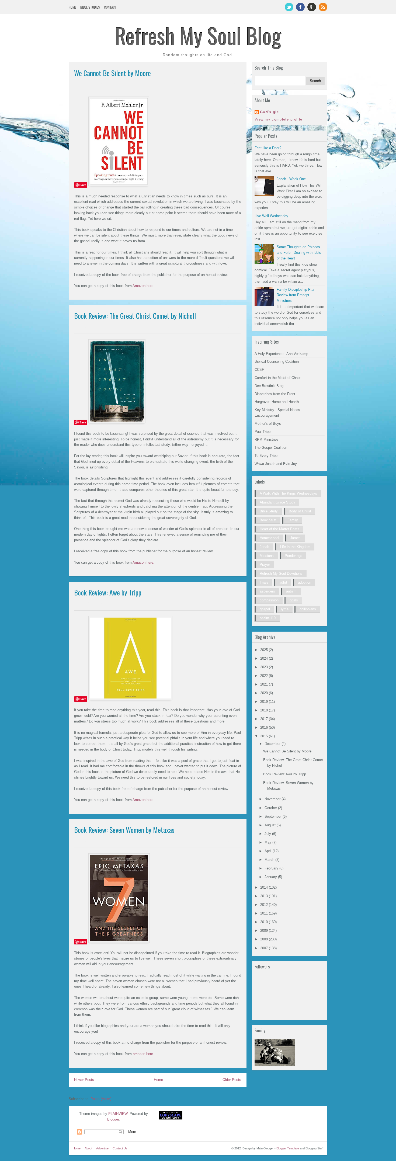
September (274, 816)
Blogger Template (287, 1148)
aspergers (267, 591)
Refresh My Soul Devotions (281, 573)
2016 (264, 727)
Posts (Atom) (101, 1099)
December (273, 744)
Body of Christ (300, 511)
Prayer (265, 565)
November (273, 799)
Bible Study (269, 511)
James (295, 538)
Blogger (113, 1119)
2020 (264, 693)
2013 (264, 896)
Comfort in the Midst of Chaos (278, 378)
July (268, 834)
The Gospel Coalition (271, 448)
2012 (264, 905)
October (271, 808)
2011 (264, 913)
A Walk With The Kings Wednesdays (288, 493)
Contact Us (120, 1148)
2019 (264, 702)
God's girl (270, 112)
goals (294, 600)
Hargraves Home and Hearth (277, 402)
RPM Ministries (267, 439)
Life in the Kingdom (295, 547)
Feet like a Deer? (268, 148)
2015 (264, 736)
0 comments (233, 83)
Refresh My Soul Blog (198, 35)
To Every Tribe (266, 456)
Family (292, 520)
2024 (264, 658)
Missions (267, 556)
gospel (265, 609)
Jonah (264, 547)
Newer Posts (84, 1080)
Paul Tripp (262, 432)
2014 (264, 887)
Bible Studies (90, 7)
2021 (264, 684)
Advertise (102, 1148)
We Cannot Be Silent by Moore (112, 73)
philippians (308, 609)
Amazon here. (143, 286)
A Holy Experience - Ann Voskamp (281, 354)
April (269, 851)
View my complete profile (278, 119)
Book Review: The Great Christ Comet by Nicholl (135, 315)
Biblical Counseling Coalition (277, 361)
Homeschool (269, 538)
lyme (285, 609)
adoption (304, 582)
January (271, 877)
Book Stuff (268, 520)
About (88, 1148)
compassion (269, 600)
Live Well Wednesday (271, 216)
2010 (264, 922)
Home (72, 7)
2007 (264, 948)
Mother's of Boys (268, 424)
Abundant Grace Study (277, 502)
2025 (264, 650)
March (270, 860)
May (268, 842)
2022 (264, 676)
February (272, 868)
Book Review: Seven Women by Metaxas (124, 829)
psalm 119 (268, 618)
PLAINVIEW (117, 1114)
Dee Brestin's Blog (269, 386)
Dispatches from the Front (275, 394)
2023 (264, 667)
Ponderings (293, 556)
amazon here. (143, 1054)
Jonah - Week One (291, 179)
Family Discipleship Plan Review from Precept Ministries (296, 295)
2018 (264, 710)
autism (291, 591)
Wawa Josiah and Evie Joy (276, 464)
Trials (264, 582)
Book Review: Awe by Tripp (107, 592)
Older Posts (232, 1080)
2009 (264, 931)
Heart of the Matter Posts (279, 529)
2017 (264, 719)
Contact (110, 7)
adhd (283, 582)
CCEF (259, 370)
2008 (264, 939)
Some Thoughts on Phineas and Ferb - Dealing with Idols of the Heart (299, 252)
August (271, 825)
